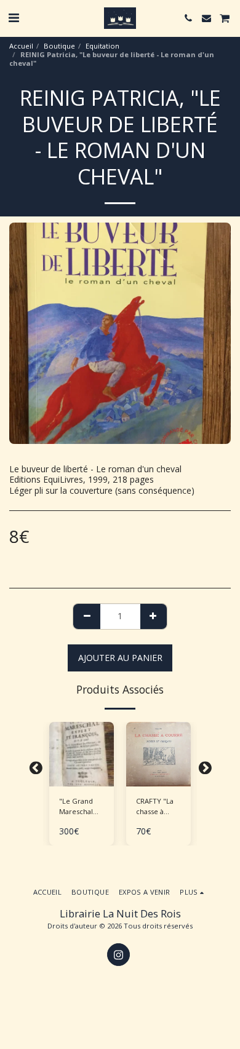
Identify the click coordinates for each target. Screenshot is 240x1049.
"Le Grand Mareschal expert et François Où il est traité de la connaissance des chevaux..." (81, 806)
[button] (13, 17)
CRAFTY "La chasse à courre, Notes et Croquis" (155, 806)
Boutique (59, 45)
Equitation (102, 45)
